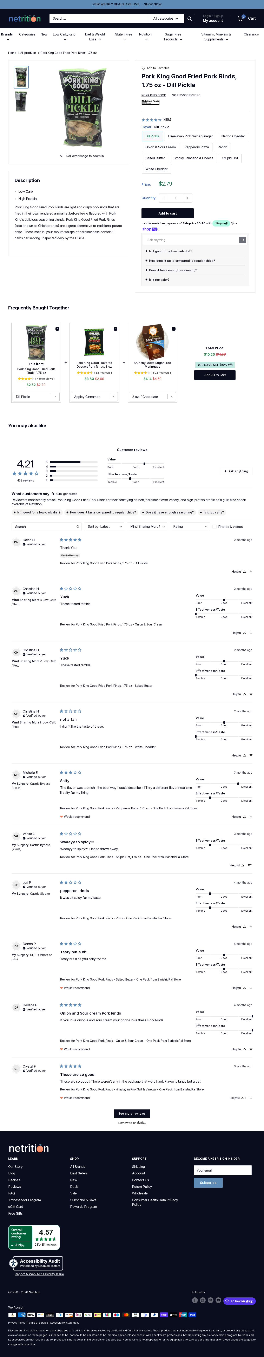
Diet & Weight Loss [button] (95, 36)
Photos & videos (230, 527)
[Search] (189, 18)
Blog (11, 1173)
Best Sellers (79, 1173)
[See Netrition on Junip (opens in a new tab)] (141, 1122)
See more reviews (132, 1113)
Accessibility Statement (64, 1322)
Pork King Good (153, 95)
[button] (247, 18)
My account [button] (213, 21)
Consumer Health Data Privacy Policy (155, 1202)
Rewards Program (83, 1207)
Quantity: (148, 198)
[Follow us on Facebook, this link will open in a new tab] (195, 1300)
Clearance (251, 34)
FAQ (11, 1193)
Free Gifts (15, 1213)
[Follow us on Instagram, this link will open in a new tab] (203, 1300)
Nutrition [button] (145, 34)
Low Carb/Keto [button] (64, 34)
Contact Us (140, 1180)
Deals (74, 1187)
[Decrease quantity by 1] (163, 198)
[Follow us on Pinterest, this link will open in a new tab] (210, 1300)
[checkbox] (232, 526)
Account (138, 1173)
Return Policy (142, 1187)
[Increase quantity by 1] (187, 198)
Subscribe (208, 1183)
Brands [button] (7, 34)
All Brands (77, 1167)
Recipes (14, 1180)
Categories (27, 34)
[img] (21, 77)
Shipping (138, 1167)
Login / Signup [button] (213, 16)
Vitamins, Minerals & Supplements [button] (216, 36)
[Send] (242, 240)
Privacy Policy (16, 1322)
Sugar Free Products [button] (172, 36)
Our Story (15, 1167)
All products (28, 52)
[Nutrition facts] (150, 102)
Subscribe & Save (83, 1200)
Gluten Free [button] (123, 34)
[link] (156, 120)
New (43, 34)
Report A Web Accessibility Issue (39, 1274)
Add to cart (167, 213)
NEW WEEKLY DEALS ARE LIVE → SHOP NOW (126, 4)
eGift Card (15, 1207)
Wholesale (140, 1193)
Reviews (14, 1187)
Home (12, 52)
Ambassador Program (24, 1200)
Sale (73, 1193)
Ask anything (238, 471)
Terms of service (37, 1322)
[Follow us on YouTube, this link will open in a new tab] (218, 1300)
